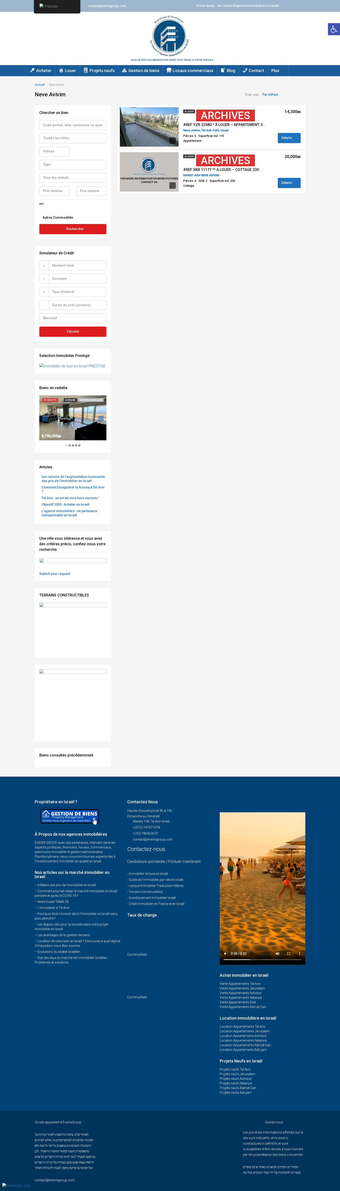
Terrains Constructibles (146, 892)
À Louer (189, 111)
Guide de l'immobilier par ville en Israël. (156, 880)
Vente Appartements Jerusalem (242, 988)
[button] (334, 29)
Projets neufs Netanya (236, 1083)
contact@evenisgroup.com (153, 839)
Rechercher (75, 229)
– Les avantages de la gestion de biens (62, 935)
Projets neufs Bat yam (236, 1092)
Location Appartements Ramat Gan (245, 1045)
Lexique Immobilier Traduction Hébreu (156, 886)
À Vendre (70, 400)
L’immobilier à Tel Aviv (53, 908)
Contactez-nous (147, 849)
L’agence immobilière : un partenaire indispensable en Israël (69, 513)
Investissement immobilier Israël (152, 898)
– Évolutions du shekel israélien (57, 952)
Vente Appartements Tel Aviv (240, 984)
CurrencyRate (137, 954)
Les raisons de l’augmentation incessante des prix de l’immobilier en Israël (73, 479)
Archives (225, 115)
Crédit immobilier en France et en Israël (156, 904)
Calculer (73, 331)
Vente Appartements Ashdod (240, 993)
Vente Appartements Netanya (241, 997)
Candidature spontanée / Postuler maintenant (164, 861)
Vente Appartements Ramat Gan (243, 1007)
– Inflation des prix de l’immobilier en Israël (65, 885)
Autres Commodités (57, 217)
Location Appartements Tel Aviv (243, 1026)
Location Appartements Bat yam (243, 1050)
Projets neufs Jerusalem (237, 1074)
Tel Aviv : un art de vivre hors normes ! (70, 498)
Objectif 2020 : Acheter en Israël (66, 504)
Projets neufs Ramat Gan (238, 1088)
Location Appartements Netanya (243, 1040)
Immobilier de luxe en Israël (148, 874)
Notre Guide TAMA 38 (52, 902)
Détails (287, 138)
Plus (275, 70)
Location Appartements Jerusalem (245, 1031)
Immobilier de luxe (91, 400)
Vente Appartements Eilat (238, 1002)
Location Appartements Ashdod (243, 1036)
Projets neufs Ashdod (235, 1079)
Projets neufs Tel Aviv (235, 1069)
